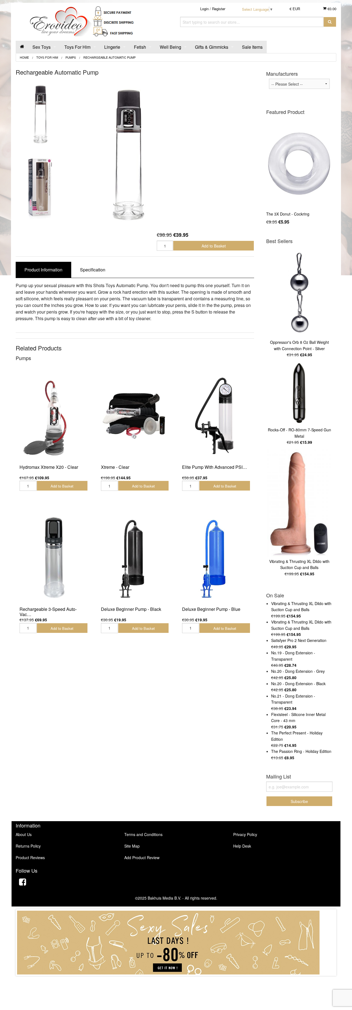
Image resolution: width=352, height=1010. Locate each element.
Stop (176, 981)
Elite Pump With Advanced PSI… (214, 467)
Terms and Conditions (143, 834)
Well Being (170, 47)
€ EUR (295, 8)
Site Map (132, 846)
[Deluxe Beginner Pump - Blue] (216, 557)
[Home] (22, 47)
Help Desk (242, 846)
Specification (92, 269)
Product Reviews (30, 857)
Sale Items (252, 47)
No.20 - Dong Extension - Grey (298, 671)
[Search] (329, 22)
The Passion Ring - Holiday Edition (301, 751)
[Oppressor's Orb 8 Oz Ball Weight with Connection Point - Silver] (299, 292)
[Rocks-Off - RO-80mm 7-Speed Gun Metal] (299, 393)
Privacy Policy (245, 834)
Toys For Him (77, 47)
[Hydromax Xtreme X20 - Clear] (54, 415)
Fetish (140, 47)
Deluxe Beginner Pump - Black (131, 609)
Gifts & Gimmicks (211, 47)
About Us (24, 834)
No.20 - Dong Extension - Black (298, 683)
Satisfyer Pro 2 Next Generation (298, 640)
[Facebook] (22, 883)
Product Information (43, 269)
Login (204, 8)
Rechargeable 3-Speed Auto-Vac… (48, 611)
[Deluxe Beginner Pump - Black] (135, 557)
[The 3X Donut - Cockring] (299, 163)
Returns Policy (28, 846)
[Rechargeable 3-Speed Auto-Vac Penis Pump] (54, 557)
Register (218, 8)
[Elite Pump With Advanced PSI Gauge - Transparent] (216, 415)
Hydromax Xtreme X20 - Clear (49, 467)
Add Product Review (142, 857)
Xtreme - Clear (115, 467)
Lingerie (112, 47)
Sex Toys (41, 47)
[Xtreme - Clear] (135, 415)
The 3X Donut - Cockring (287, 214)
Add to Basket (214, 246)
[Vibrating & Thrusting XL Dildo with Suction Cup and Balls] (299, 503)
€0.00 (331, 8)
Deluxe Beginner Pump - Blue (211, 609)
